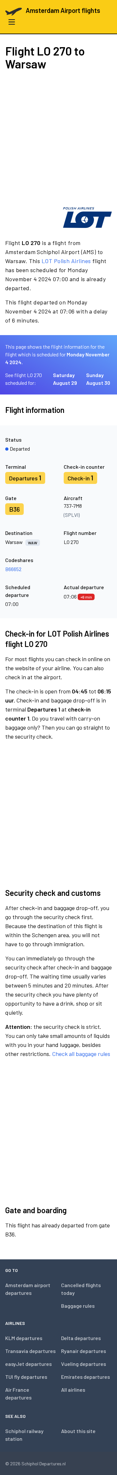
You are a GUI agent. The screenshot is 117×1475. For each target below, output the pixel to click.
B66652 (13, 569)
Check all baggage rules (81, 1053)
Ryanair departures (83, 1351)
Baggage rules (78, 1306)
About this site (78, 1431)
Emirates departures (85, 1377)
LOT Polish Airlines (66, 260)
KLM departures (23, 1338)
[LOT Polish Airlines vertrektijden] (87, 217)
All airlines (73, 1390)
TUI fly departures (26, 1377)
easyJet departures (28, 1364)
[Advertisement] (58, 139)
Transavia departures (30, 1351)
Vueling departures (83, 1364)
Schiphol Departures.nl (43, 1463)
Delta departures (81, 1338)
